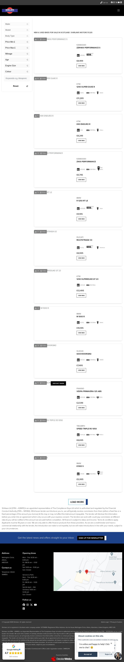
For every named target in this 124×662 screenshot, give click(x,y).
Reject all (108, 654)
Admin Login (105, 622)
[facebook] (112, 2)
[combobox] (17, 24)
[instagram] (114, 2)
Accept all (88, 654)
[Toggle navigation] (118, 10)
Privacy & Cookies (116, 622)
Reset (15, 86)
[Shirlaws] (10, 10)
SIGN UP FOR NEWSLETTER (91, 538)
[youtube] (118, 2)
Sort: (38, 20)
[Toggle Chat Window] (118, 656)
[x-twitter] (116, 2)
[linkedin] (121, 2)
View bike (81, 66)
